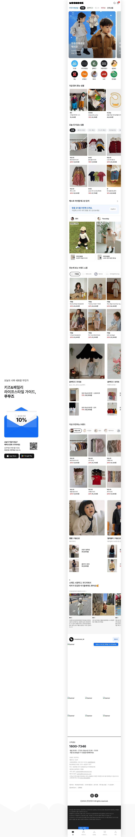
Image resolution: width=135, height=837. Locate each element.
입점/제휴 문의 (72, 787)
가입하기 (113, 209)
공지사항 (96, 785)
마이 (116, 834)
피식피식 (90, 113)
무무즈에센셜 (73, 8)
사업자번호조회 (91, 762)
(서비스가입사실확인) (85, 778)
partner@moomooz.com (84, 774)
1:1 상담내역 (111, 785)
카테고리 (105, 834)
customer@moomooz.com (84, 771)
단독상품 (110, 8)
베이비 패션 (81, 130)
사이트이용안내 (88, 785)
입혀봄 (94, 834)
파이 (71, 113)
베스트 (97, 8)
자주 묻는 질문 (102, 785)
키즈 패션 (92, 130)
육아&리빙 (112, 130)
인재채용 (80, 787)
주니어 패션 (102, 130)
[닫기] (87, 828)
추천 (82, 8)
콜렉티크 (90, 8)
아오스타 (72, 157)
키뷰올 (71, 302)
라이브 (103, 8)
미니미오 (109, 113)
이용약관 (71, 785)
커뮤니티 (83, 834)
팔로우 (116, 639)
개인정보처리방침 (79, 785)
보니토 (89, 157)
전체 (72, 130)
